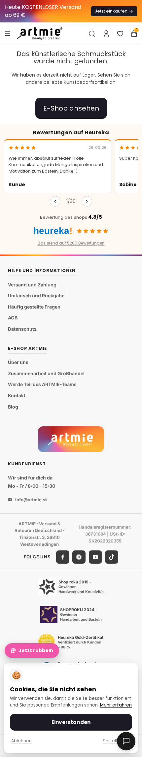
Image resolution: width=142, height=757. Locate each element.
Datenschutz (22, 329)
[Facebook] (62, 557)
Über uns (18, 362)
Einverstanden (71, 722)
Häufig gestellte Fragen (34, 307)
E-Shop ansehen (71, 108)
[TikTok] (111, 557)
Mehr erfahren (116, 705)
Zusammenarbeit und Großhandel (46, 373)
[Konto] (106, 33)
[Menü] (7, 33)
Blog (13, 407)
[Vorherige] (55, 201)
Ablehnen (21, 740)
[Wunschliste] (120, 33)
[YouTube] (95, 557)
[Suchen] (92, 33)
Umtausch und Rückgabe (36, 295)
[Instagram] (79, 557)
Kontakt (16, 395)
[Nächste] (87, 201)
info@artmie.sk (31, 499)
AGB (13, 317)
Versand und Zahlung (32, 284)
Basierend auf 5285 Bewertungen (71, 243)
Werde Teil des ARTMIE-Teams (42, 384)
